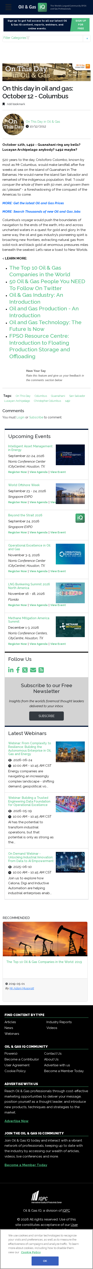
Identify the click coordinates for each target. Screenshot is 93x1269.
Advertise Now (17, 1121)
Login (20, 417)
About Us (51, 1059)
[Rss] (41, 671)
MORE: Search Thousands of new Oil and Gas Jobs (41, 212)
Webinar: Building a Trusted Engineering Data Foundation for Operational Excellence (29, 801)
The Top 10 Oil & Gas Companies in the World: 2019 (44, 962)
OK (45, 1261)
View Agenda (39, 472)
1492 (67, 400)
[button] (46, 38)
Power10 (11, 1053)
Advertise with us (57, 1065)
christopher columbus (48, 400)
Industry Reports (59, 1022)
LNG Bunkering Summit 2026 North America (29, 586)
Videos (51, 1028)
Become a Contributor (22, 1059)
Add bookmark (15, 104)
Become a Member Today (64, 1071)
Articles (10, 1022)
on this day (23, 395)
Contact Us (52, 1053)
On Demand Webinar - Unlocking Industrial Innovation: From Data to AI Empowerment (31, 857)
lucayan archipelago (17, 400)
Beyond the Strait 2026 (25, 515)
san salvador (77, 395)
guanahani (58, 395)
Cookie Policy (15, 1071)
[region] (46, 1249)
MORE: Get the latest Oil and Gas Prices (33, 203)
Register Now (17, 472)
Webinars (12, 1034)
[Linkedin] (11, 671)
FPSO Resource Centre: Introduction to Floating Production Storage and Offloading (39, 346)
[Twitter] (25, 671)
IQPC (66, 1210)
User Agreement (17, 1065)
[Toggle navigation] (8, 7)
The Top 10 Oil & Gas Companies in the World (39, 271)
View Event (58, 472)
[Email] (34, 671)
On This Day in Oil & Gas (43, 121)
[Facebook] (18, 671)
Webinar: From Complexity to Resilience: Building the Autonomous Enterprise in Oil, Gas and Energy (29, 748)
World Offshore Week (24, 485)
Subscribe (36, 417)
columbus (41, 395)
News (9, 1028)
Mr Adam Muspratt (22, 988)
